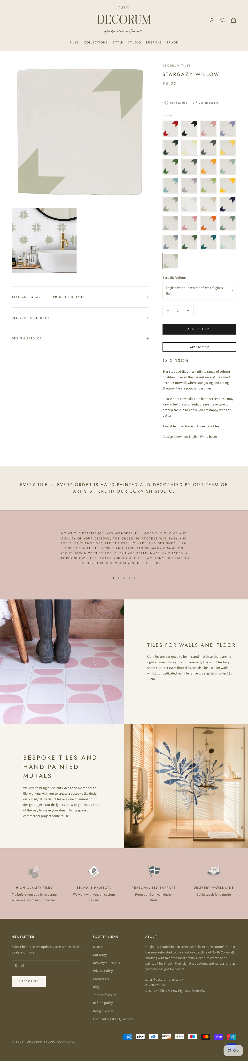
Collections (96, 42)
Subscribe (29, 981)
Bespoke (154, 42)
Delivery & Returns (106, 962)
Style (118, 42)
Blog (96, 987)
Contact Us (101, 979)
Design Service (103, 1011)
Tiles (74, 42)
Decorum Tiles (177, 65)
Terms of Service (104, 995)
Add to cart (199, 329)
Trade (172, 42)
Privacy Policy (103, 970)
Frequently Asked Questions (113, 1019)
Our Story (100, 954)
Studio (134, 42)
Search (98, 946)
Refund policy (103, 1003)
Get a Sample (199, 347)
